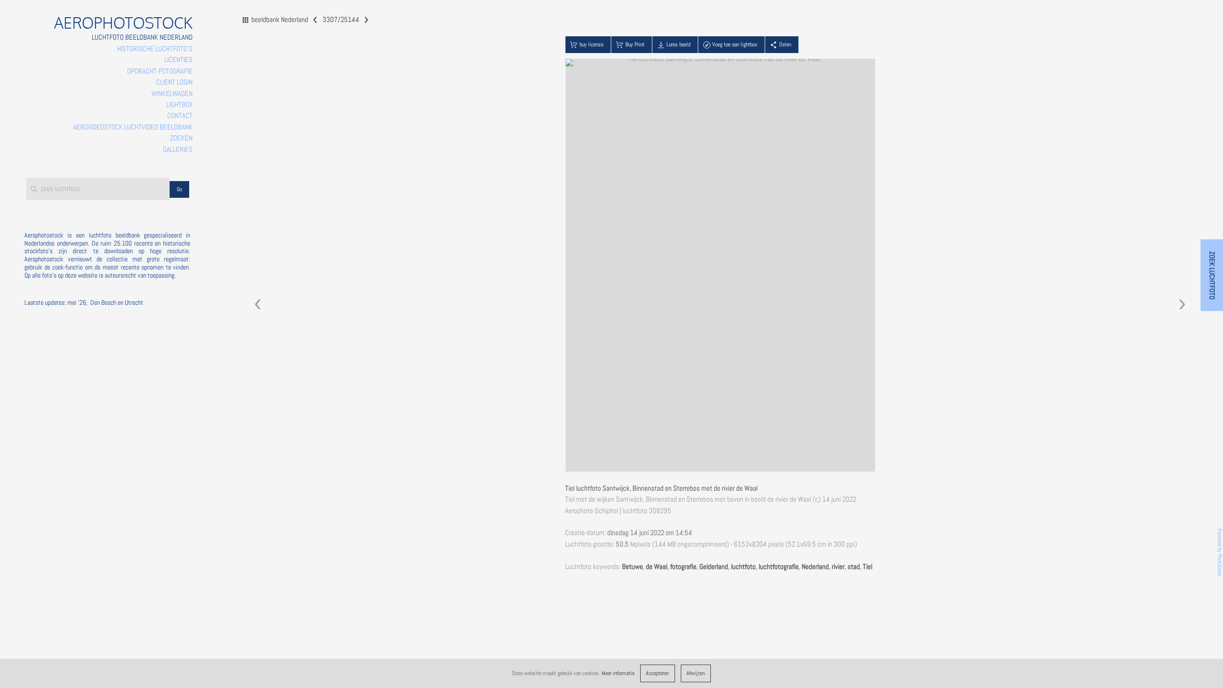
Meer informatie (617, 673)
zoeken (181, 138)
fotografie (683, 566)
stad (854, 566)
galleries (178, 149)
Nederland (815, 566)
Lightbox (179, 104)
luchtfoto (743, 566)
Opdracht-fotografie (160, 71)
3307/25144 (340, 19)
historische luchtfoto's (155, 48)
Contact (180, 115)
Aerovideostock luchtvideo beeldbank (133, 127)
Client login (174, 82)
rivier (838, 566)
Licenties (178, 59)
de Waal (656, 566)
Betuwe (632, 566)
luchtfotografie (779, 566)
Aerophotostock (123, 22)
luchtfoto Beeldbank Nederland (142, 37)
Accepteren (657, 673)
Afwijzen (696, 673)
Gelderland (713, 566)
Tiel (867, 566)
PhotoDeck (1219, 565)
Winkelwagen (172, 93)
